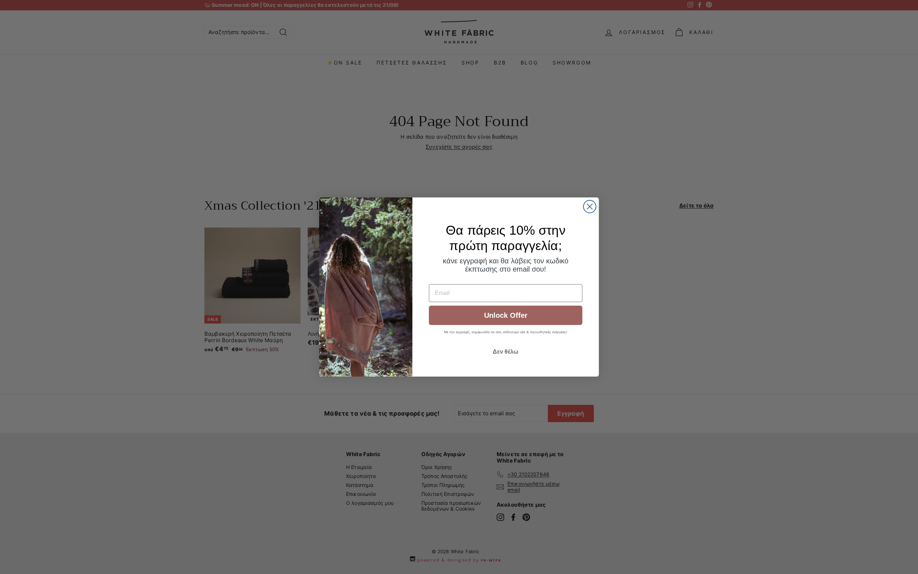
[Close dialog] (589, 206)
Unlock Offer (505, 315)
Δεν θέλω (506, 352)
